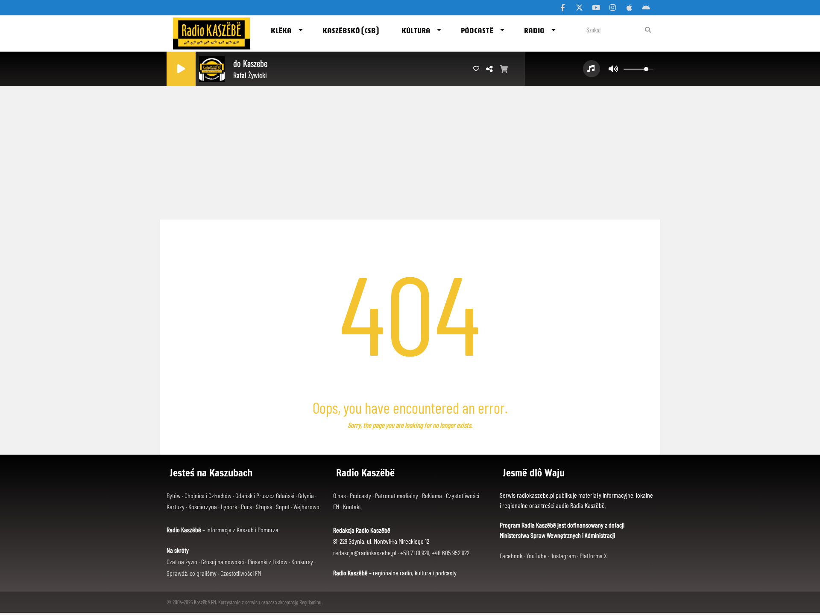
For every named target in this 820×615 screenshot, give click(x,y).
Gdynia (306, 495)
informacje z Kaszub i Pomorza (242, 529)
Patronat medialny (396, 495)
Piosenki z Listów (267, 561)
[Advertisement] (410, 149)
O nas (339, 495)
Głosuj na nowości (222, 561)
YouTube (536, 555)
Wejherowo (306, 506)
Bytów (174, 495)
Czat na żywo (182, 561)
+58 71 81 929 (414, 552)
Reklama (432, 495)
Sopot (283, 506)
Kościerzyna (202, 506)
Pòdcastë (477, 30)
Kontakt (352, 506)
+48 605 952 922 (450, 552)
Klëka (281, 30)
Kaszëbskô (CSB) (350, 30)
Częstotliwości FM (240, 573)
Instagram (564, 555)
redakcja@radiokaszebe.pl (364, 552)
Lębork (229, 506)
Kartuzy (175, 506)
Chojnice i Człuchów (207, 495)
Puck (246, 506)
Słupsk (264, 506)
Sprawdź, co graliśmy (192, 573)
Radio (534, 30)
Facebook (511, 555)
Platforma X (593, 555)
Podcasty (360, 495)
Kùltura (415, 30)
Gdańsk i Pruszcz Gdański (264, 495)
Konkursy (302, 561)
